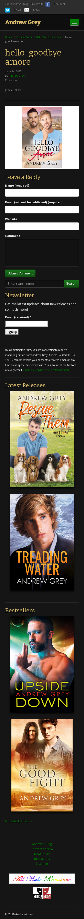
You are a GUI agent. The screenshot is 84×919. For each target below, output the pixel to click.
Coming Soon (24, 37)
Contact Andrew (42, 849)
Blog (25, 4)
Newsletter (42, 854)
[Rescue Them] (42, 442)
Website (11, 219)
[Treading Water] (42, 545)
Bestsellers (42, 859)
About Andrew (13, 4)
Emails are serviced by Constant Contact (46, 370)
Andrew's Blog (42, 844)
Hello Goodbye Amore (48, 37)
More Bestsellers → (19, 821)
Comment (12, 236)
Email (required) (18, 317)
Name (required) (17, 185)
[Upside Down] (42, 667)
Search (71, 284)
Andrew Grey (17, 75)
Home (8, 37)
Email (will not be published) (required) (34, 202)
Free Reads (37, 4)
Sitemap (42, 863)
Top (74, 909)
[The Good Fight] (42, 768)
